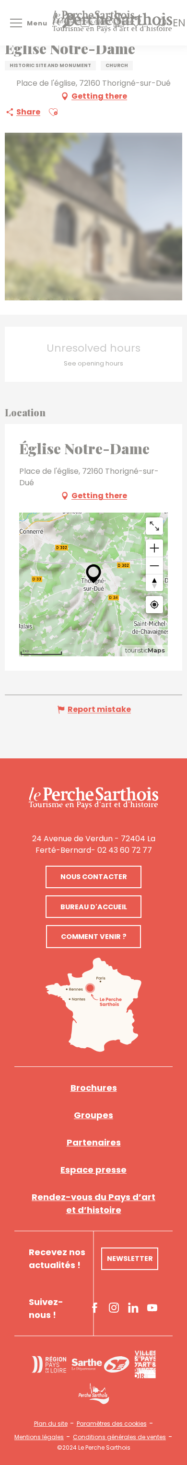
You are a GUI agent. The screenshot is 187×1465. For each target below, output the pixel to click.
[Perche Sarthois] (93, 798)
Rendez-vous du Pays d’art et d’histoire (93, 1203)
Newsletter (130, 1258)
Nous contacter (93, 876)
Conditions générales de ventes (119, 1437)
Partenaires (94, 1142)
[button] (179, 23)
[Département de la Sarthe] (100, 1364)
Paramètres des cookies (112, 1424)
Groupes (93, 1115)
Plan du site (51, 1424)
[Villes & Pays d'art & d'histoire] (145, 1364)
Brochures (93, 1088)
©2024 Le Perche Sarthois (93, 1448)
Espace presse (93, 1170)
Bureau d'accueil (93, 907)
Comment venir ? (94, 936)
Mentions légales (39, 1437)
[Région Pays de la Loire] (49, 1364)
